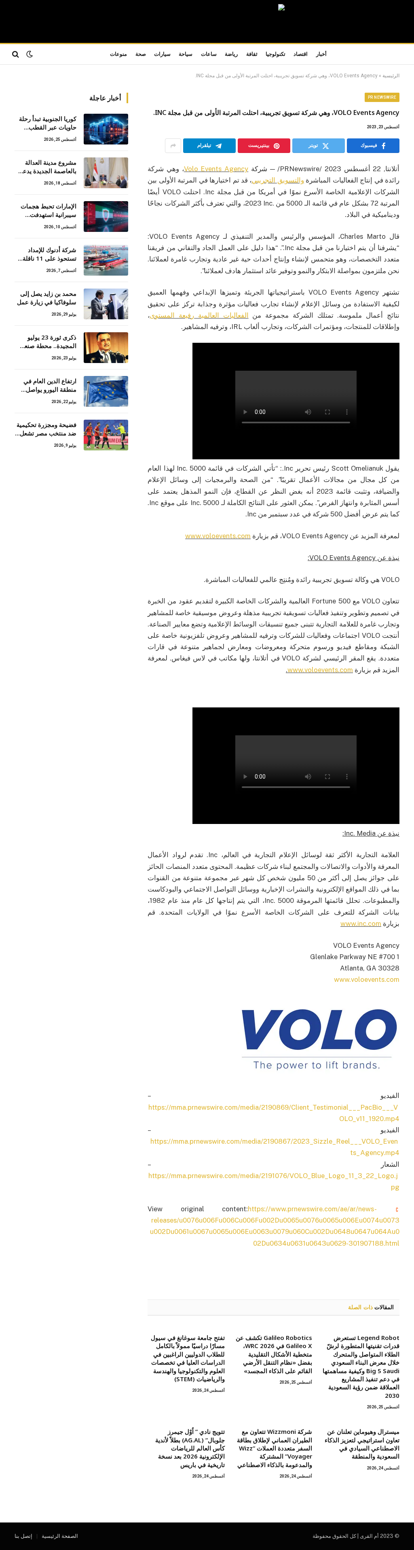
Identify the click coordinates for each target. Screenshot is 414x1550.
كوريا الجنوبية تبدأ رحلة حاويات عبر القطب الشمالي (47, 123)
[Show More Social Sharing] (173, 145)
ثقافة (252, 54)
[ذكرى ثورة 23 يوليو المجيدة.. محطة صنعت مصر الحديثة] (106, 347)
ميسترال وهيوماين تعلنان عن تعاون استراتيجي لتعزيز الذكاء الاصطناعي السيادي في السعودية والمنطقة (362, 1443)
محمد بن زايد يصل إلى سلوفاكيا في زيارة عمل (46, 297)
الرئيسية (390, 76)
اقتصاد (301, 54)
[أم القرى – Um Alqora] (207, 21)
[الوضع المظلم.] (29, 54)
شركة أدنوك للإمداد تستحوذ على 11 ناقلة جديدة (49, 254)
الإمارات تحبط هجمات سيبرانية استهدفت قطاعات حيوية (48, 210)
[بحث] (16, 54)
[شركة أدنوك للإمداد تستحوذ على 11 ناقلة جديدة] (106, 260)
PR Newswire (382, 97)
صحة (140, 54)
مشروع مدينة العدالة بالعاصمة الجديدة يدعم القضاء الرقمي (47, 167)
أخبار (321, 54)
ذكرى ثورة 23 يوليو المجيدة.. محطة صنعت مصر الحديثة (47, 341)
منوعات (118, 54)
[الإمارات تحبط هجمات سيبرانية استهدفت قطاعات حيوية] (106, 216)
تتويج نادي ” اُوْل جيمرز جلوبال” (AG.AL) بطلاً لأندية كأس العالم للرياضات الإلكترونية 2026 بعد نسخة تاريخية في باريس (189, 1448)
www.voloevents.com (366, 979)
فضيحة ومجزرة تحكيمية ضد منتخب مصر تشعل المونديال (46, 429)
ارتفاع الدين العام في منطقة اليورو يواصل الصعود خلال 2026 (49, 385)
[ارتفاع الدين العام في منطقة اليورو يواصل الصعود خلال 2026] (106, 391)
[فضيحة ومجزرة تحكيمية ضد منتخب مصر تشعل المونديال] (106, 435)
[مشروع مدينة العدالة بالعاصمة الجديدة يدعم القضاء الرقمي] (106, 172)
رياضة (231, 54)
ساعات (209, 54)
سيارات (162, 54)
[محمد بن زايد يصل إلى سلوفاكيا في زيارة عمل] (106, 304)
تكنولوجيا (275, 54)
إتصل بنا (23, 1536)
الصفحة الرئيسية (60, 1536)
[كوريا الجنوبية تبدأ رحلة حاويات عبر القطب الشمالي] (106, 129)
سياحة (185, 54)
